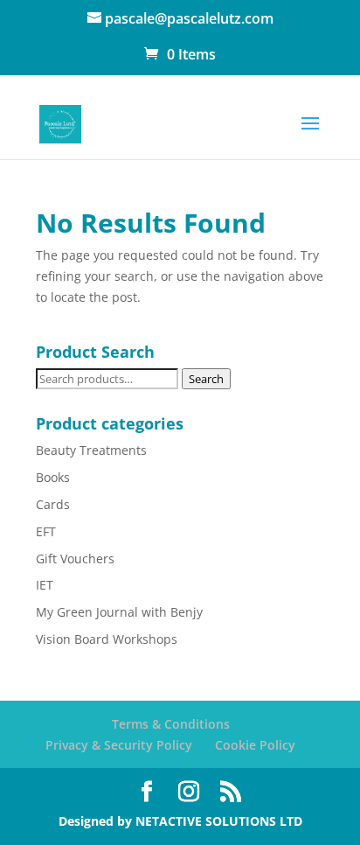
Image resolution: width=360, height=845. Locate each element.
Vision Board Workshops (106, 639)
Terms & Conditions (171, 724)
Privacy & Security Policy (118, 745)
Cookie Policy (255, 745)
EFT (46, 531)
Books (53, 477)
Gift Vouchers (75, 558)
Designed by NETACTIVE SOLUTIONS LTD (180, 821)
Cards (53, 504)
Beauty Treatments (91, 450)
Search (206, 379)
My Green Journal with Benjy (119, 612)
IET (44, 584)
